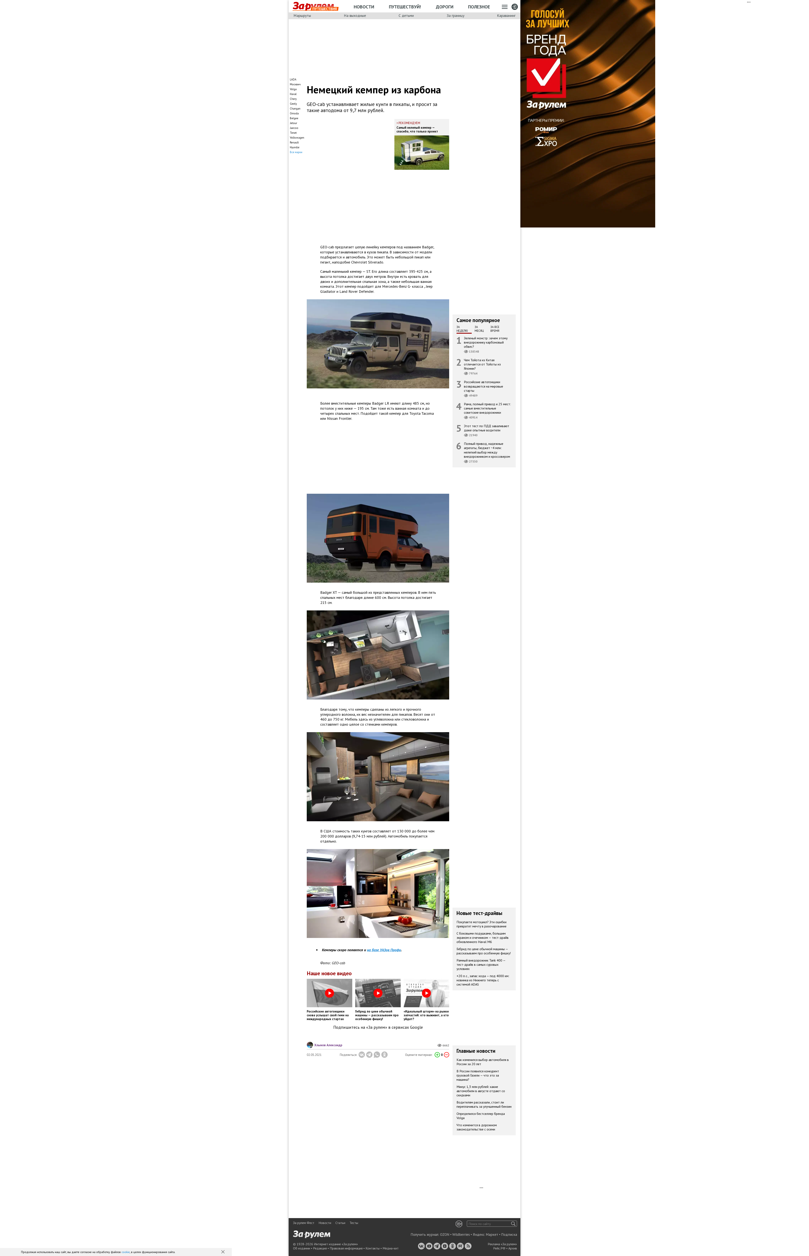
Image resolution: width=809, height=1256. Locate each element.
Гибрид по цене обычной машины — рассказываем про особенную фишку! (484, 951)
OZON (444, 1234)
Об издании (301, 1248)
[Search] (513, 1223)
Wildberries (461, 1234)
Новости (364, 7)
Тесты (354, 1223)
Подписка (509, 1234)
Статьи (340, 1223)
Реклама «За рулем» (502, 1244)
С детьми (406, 15)
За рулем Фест (303, 1223)
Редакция (320, 1248)
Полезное (479, 7)
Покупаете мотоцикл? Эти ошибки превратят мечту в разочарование (481, 924)
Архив (512, 1248)
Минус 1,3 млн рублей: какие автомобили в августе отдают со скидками (481, 1091)
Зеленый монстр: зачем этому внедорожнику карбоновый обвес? (486, 342)
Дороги (444, 7)
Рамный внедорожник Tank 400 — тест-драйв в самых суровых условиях (481, 964)
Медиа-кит (391, 1248)
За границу (455, 15)
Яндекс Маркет (485, 1234)
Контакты (373, 1248)
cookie (126, 1252)
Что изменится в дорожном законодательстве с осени (477, 1127)
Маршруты (302, 15)
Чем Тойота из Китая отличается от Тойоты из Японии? (482, 364)
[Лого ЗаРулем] (313, 6)
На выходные (355, 15)
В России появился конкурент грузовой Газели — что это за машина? (478, 1075)
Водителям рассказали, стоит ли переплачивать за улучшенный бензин (484, 1104)
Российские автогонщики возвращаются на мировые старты (483, 386)
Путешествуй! (405, 7)
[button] (223, 1252)
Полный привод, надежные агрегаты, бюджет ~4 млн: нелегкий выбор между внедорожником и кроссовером (487, 450)
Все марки (296, 152)
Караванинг (506, 15)
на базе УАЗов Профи (384, 949)
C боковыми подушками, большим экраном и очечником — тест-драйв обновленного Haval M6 (483, 937)
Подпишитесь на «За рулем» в (378, 1027)
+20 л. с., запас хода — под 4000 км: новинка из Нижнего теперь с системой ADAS (483, 980)
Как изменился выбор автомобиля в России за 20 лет (483, 1062)
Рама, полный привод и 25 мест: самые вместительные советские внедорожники (487, 408)
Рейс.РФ (499, 1248)
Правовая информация (346, 1248)
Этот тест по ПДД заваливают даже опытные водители (486, 428)
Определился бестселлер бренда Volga (481, 1116)
